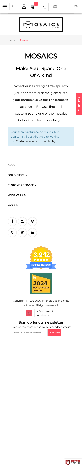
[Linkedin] (32, 232)
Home (11, 40)
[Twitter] (22, 232)
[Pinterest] (32, 221)
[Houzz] (12, 232)
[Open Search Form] (14, 7)
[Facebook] (12, 221)
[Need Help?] (44, 7)
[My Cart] (34, 7)
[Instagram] (22, 221)
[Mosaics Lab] (41, 24)
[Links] (24, 7)
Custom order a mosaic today (36, 141)
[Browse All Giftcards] (55, 6)
